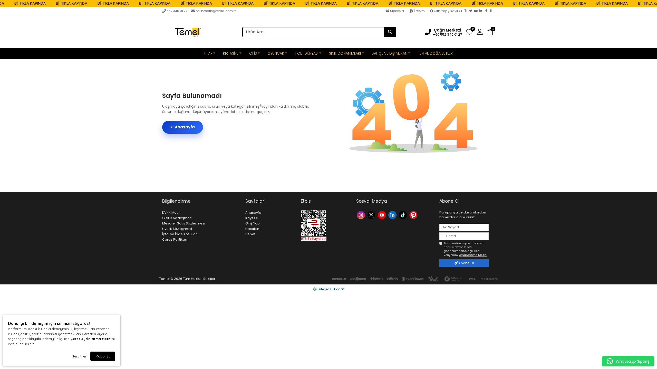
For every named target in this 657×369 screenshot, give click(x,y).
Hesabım (252, 228)
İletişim (419, 11)
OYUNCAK (275, 53)
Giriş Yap (252, 223)
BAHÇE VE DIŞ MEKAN (389, 53)
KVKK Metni (171, 212)
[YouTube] (476, 11)
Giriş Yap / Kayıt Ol (448, 11)
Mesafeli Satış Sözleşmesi (183, 223)
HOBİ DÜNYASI (306, 53)
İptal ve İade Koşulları (180, 234)
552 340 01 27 (177, 11)
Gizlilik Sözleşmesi (177, 218)
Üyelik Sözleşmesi (177, 228)
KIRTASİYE (230, 53)
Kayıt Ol (251, 218)
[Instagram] (466, 11)
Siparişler (397, 11)
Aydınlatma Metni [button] (473, 255)
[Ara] (390, 32)
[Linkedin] (393, 214)
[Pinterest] (492, 11)
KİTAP (208, 53)
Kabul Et (103, 356)
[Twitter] (471, 11)
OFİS (253, 53)
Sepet (250, 234)
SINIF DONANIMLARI (345, 53)
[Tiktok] (403, 214)
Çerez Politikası (175, 239)
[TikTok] (487, 11)
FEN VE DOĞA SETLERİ (435, 53)
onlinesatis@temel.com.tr (216, 11)
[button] (490, 32)
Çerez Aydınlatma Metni (91, 339)
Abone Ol (466, 263)
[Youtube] (382, 214)
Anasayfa (184, 127)
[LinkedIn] (482, 11)
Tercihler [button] (79, 356)
